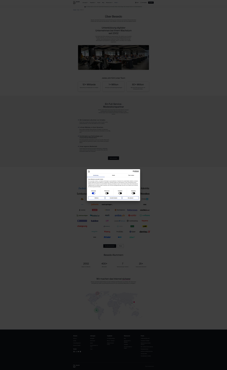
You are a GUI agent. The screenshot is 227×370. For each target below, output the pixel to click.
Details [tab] (113, 175)
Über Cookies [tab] (131, 175)
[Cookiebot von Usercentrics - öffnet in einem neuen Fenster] (133, 171)
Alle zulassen (130, 197)
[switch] (107, 193)
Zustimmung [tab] (95, 175)
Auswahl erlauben (113, 197)
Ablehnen (96, 197)
